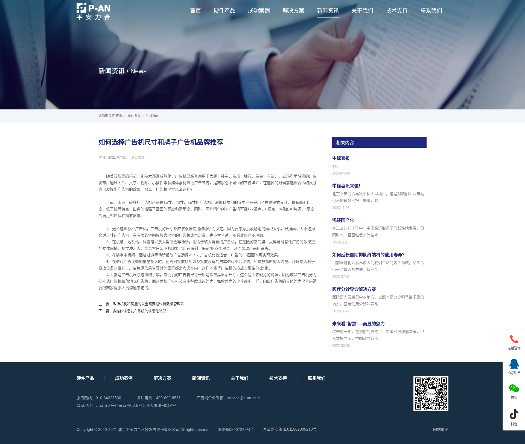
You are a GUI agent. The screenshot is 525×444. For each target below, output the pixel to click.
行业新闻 (152, 116)
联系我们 (431, 11)
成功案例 (259, 11)
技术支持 (397, 11)
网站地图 (440, 429)
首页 (195, 11)
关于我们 (362, 11)
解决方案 (293, 11)
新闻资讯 (328, 11)
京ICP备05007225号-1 (234, 429)
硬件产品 (224, 11)
